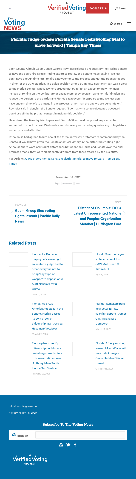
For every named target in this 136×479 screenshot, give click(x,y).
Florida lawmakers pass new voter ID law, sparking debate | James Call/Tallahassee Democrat (110, 313)
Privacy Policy (17, 412)
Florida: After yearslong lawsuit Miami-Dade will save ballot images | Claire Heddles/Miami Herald (110, 353)
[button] (121, 8)
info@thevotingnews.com (24, 406)
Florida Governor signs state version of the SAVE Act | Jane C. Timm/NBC (109, 261)
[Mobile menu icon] (128, 23)
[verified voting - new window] (66, 14)
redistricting (67, 183)
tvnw (78, 183)
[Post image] (18, 259)
